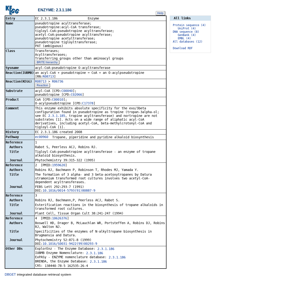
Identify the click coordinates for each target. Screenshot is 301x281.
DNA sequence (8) (186, 31)
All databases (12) (187, 41)
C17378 (87, 103)
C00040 (67, 91)
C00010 (57, 99)
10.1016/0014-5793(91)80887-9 (69, 190)
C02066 (76, 94)
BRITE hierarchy (47, 62)
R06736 (57, 81)
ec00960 (41, 137)
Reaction (42, 85)
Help (160, 13)
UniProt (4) (187, 28)
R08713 (48, 76)
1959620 (58, 165)
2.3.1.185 (56, 116)
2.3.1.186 (105, 249)
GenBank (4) (187, 35)
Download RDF (183, 48)
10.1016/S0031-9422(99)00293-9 (70, 243)
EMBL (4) (184, 38)
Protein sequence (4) (189, 25)
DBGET (10, 274)
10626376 (59, 218)
